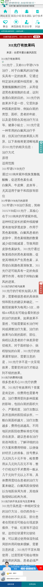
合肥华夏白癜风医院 (7, 31)
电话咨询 (41, 148)
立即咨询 (33, 583)
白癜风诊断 (19, 31)
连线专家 (10, 584)
